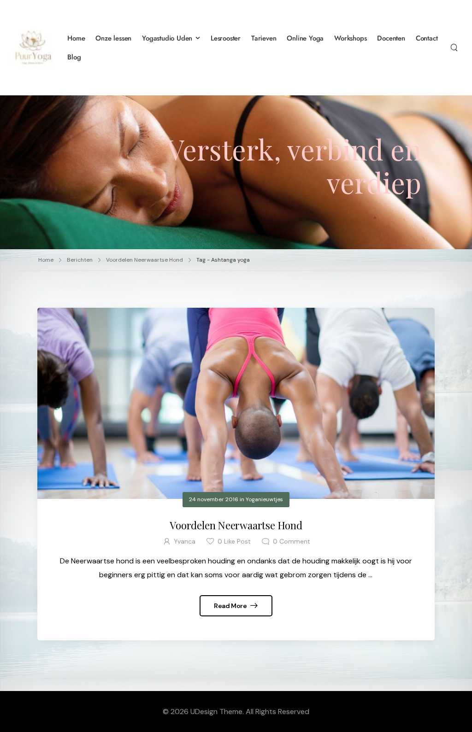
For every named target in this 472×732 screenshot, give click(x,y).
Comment (291, 541)
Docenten (391, 38)
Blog (74, 57)
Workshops (350, 38)
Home (76, 38)
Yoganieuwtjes (264, 499)
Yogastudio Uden (167, 38)
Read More (231, 606)
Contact (427, 38)
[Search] (454, 47)
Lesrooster (226, 38)
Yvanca (184, 541)
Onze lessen (113, 38)
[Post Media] (235, 403)
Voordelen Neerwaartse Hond (144, 260)
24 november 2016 (213, 499)
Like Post (234, 541)
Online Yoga (305, 38)
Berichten (80, 260)
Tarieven (263, 38)
